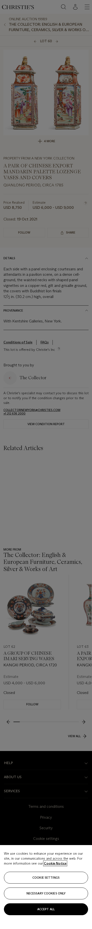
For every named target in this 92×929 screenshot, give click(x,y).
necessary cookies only (46, 893)
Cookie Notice (55, 863)
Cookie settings (46, 877)
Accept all (46, 909)
